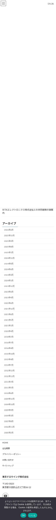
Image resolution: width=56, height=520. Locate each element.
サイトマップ (8, 466)
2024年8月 (8, 263)
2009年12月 (9, 398)
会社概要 (6, 448)
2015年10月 (9, 353)
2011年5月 (8, 387)
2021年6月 (8, 314)
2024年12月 (9, 258)
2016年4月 (8, 348)
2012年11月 (9, 376)
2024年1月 (8, 280)
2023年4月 (8, 297)
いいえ (32, 515)
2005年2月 (8, 432)
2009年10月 (9, 404)
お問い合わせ (8, 460)
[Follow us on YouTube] (5, 496)
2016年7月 (8, 342)
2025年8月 (8, 247)
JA (52, 3)
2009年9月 (8, 410)
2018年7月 (8, 337)
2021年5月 (8, 320)
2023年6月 (8, 292)
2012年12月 (9, 370)
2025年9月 (8, 241)
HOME (5, 442)
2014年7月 (8, 365)
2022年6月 (8, 303)
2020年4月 (8, 331)
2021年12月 (9, 308)
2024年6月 (8, 269)
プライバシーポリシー (11, 454)
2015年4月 (8, 359)
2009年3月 (8, 415)
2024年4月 (8, 275)
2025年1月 (8, 252)
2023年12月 (9, 286)
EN (49, 3)
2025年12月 (9, 235)
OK (23, 515)
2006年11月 (9, 427)
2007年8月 (8, 421)
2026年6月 (8, 230)
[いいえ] (52, 508)
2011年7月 (8, 382)
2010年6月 (8, 393)
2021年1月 (8, 325)
